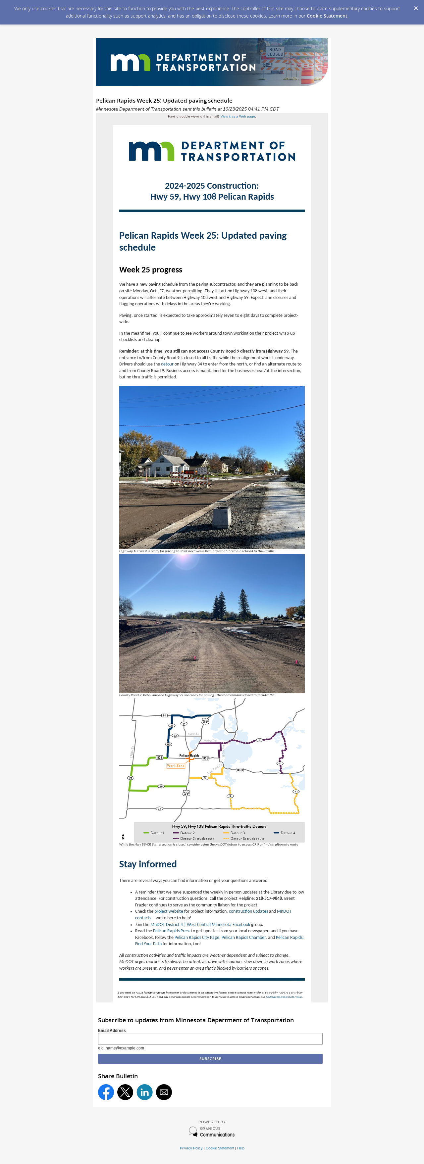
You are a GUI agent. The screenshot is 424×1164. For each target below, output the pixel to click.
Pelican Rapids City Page (197, 937)
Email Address (112, 1030)
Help (240, 1148)
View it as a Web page (238, 116)
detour (167, 364)
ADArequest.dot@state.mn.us (284, 996)
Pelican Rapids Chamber (244, 937)
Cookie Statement (327, 16)
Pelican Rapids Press (171, 931)
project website (168, 911)
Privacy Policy (191, 1148)
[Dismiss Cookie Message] (415, 6)
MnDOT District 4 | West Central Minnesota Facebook (200, 924)
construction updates (248, 911)
